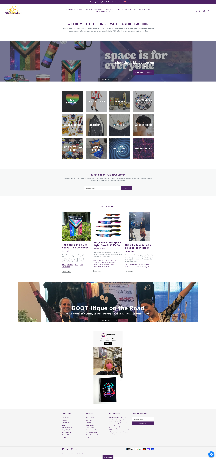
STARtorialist (70, 453)
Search (64, 420)
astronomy (114, 260)
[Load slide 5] (108, 79)
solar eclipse (137, 267)
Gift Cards (65, 418)
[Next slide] (113, 80)
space (101, 264)
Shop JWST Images (145, 72)
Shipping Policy (67, 427)
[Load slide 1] (102, 79)
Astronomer (106, 260)
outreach (147, 264)
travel (150, 267)
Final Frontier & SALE (93, 435)
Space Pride (66, 266)
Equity (64, 264)
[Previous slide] (99, 80)
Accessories (90, 425)
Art (94, 260)
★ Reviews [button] (108, 457)
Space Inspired (109, 264)
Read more (66, 271)
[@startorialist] (103, 335)
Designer (96, 262)
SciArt (95, 264)
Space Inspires (98, 266)
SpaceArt (107, 266)
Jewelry (88, 422)
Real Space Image (110, 262)
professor (128, 267)
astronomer (133, 264)
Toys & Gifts (90, 427)
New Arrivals (90, 418)
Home (64, 437)
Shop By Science (91, 432)
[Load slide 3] (105, 79)
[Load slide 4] (106, 79)
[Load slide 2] (103, 79)
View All (88, 437)
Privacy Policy (66, 432)
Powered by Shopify (79, 453)
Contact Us (65, 422)
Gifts (102, 262)
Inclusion (70, 264)
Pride (81, 264)
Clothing (89, 420)
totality (144, 267)
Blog (63, 425)
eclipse (141, 264)
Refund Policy (66, 430)
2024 (126, 264)
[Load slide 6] (110, 79)
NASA (76, 264)
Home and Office (91, 430)
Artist (99, 260)
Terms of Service (67, 435)
